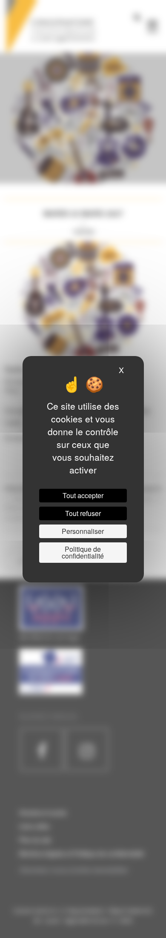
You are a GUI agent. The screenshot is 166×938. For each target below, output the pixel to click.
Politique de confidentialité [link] (83, 552)
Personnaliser (83, 531)
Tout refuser (83, 513)
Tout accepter (83, 495)
